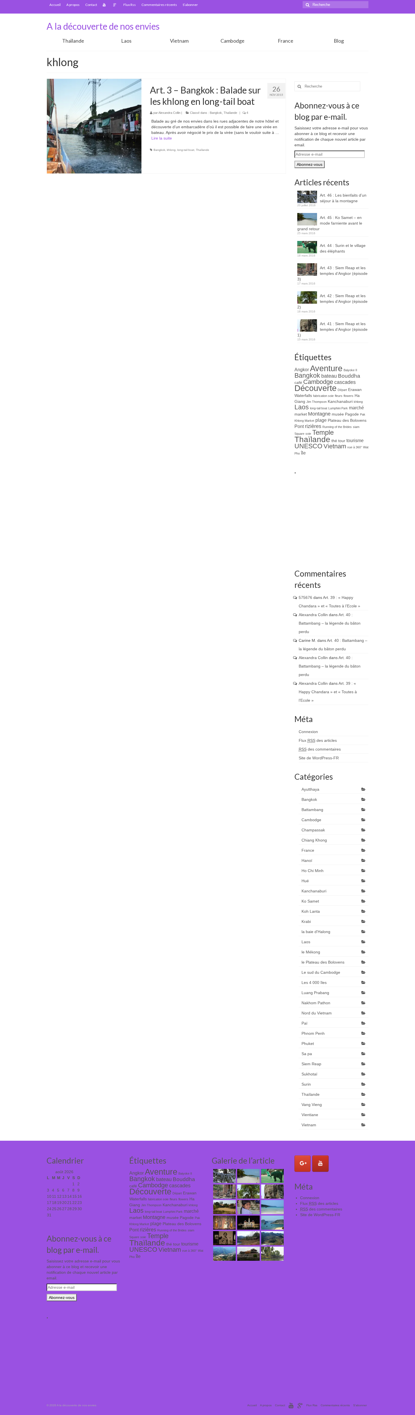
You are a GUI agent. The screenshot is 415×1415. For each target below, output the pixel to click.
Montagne (319, 414)
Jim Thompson (316, 401)
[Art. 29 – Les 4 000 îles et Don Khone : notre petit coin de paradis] (272, 1254)
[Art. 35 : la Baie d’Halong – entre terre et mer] (272, 1223)
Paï (304, 1023)
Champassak (313, 830)
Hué (305, 881)
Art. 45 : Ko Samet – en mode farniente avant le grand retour (329, 223)
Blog (339, 41)
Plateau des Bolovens (347, 420)
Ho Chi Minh (313, 870)
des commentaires (320, 749)
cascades (345, 382)
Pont (299, 426)
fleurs (338, 395)
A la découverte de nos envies (103, 26)
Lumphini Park (338, 408)
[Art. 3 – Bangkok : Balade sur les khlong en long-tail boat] (94, 126)
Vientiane (310, 1114)
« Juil (51, 1221)
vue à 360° (354, 447)
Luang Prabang (315, 992)
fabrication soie (323, 395)
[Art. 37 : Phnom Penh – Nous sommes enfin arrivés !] (224, 1223)
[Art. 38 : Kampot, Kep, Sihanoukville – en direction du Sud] (272, 1207)
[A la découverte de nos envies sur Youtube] (320, 1163)
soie (308, 433)
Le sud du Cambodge (321, 972)
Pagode (352, 414)
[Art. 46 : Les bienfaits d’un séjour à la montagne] (224, 1176)
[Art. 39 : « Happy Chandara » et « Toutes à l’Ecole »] (248, 1207)
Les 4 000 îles (314, 982)
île (303, 452)
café (298, 382)
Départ (342, 390)
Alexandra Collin (169, 112)
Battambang (312, 809)
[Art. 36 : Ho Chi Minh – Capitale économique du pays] (248, 1223)
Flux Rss (129, 5)
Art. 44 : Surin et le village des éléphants (343, 248)
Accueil (55, 5)
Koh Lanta (311, 911)
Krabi (306, 921)
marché (356, 407)
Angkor (301, 369)
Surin (306, 1084)
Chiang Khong (314, 840)
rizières (313, 426)
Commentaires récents (159, 5)
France (285, 41)
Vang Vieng (312, 1104)
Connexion (308, 731)
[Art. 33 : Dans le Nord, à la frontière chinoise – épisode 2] (248, 1238)
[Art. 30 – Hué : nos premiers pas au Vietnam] (248, 1254)
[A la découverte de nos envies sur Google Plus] (302, 1163)
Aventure (326, 368)
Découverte (315, 388)
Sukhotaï (309, 1074)
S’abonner (190, 5)
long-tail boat (185, 149)
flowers (348, 395)
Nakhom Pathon (316, 1003)
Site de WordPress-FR (319, 758)
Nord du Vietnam (317, 1013)
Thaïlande (73, 41)
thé (334, 440)
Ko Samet (310, 901)
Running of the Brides (337, 427)
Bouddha (349, 376)
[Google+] (115, 5)
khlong (171, 149)
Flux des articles (318, 740)
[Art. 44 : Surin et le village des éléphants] (272, 1176)
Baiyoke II (350, 370)
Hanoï (307, 860)
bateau (329, 376)
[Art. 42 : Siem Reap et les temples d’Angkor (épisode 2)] (248, 1191)
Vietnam (179, 41)
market (300, 414)
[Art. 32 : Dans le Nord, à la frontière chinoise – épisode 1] (272, 1238)
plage (321, 420)
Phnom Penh (313, 1033)
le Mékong (311, 952)
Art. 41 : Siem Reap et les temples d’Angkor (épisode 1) (332, 329)
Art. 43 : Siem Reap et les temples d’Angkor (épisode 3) (332, 273)
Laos (126, 41)
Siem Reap (311, 1064)
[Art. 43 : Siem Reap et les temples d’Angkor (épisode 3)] (224, 1191)
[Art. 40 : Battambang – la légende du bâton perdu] (224, 1207)
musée (338, 414)
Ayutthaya (310, 789)
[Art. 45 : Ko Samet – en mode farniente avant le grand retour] (248, 1176)
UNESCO (308, 446)
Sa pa (307, 1053)
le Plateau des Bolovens (323, 962)
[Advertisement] (354, 518)
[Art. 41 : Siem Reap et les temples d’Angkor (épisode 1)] (272, 1191)
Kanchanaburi (340, 401)
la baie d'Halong (316, 931)
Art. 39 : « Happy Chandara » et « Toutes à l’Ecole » (328, 692)
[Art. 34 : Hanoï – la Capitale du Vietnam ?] (224, 1238)
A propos (73, 5)
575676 (305, 597)
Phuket (308, 1043)
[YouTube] (105, 5)
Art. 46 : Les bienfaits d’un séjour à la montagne (343, 198)
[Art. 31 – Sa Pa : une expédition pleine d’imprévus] (224, 1254)
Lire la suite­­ (161, 138)
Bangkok (216, 112)
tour (341, 440)
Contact (91, 5)
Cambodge (232, 41)
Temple (323, 432)
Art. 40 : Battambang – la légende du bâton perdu (330, 623)
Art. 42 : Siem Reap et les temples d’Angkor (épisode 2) (332, 301)
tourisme (355, 440)
